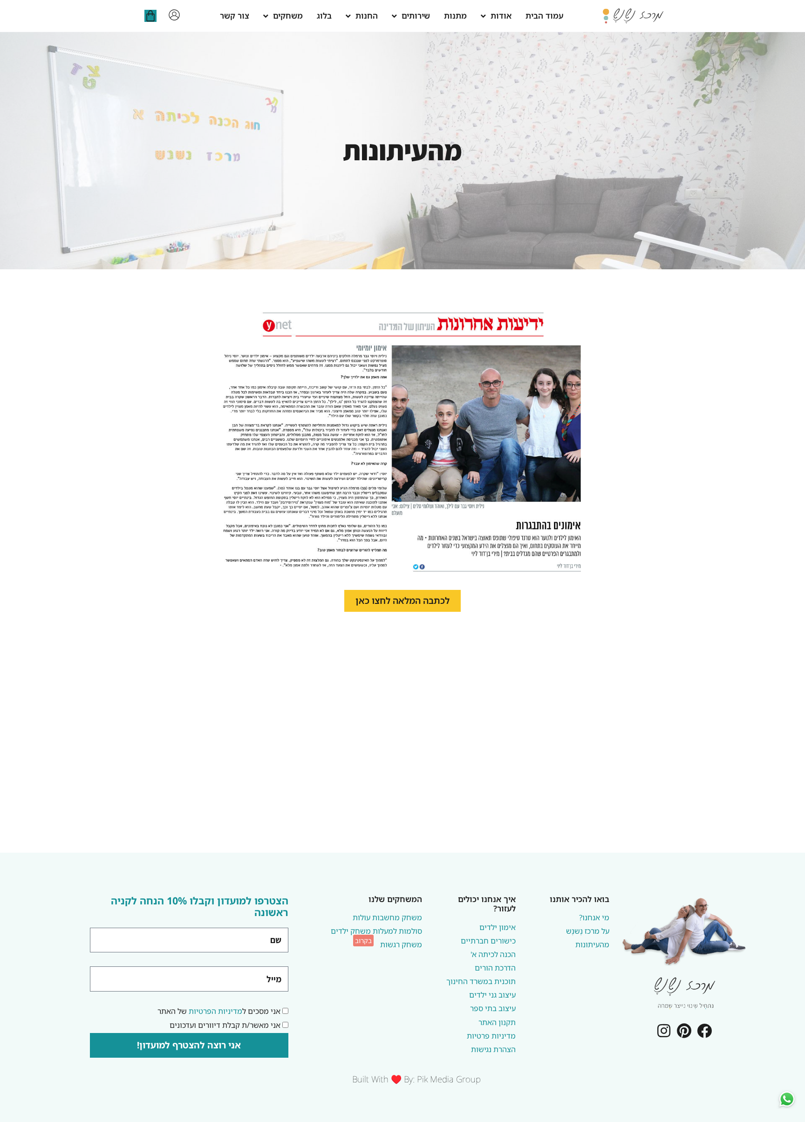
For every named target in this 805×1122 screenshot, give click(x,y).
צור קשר (234, 15)
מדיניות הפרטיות (215, 1011)
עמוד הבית (544, 15)
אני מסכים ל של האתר (218, 1011)
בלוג (324, 15)
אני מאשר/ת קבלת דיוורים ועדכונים (225, 1025)
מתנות (455, 15)
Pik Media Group (449, 1079)
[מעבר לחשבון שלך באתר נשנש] (174, 15)
